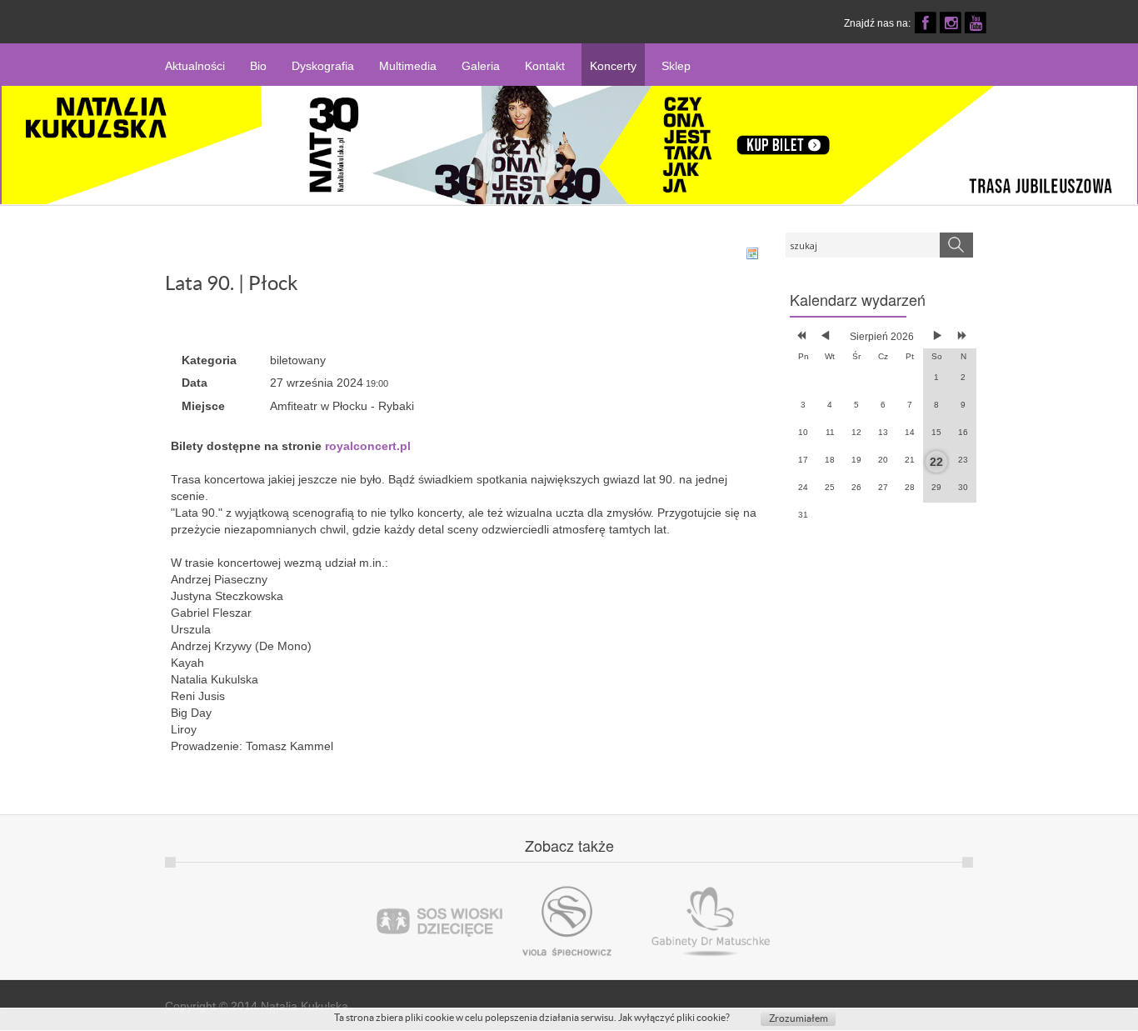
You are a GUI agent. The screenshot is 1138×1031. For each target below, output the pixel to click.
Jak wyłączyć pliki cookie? (674, 1017)
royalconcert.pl (368, 446)
